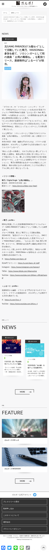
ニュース (8, 68)
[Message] (22, 548)
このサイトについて (11, 515)
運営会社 (6, 522)
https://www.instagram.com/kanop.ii (25, 267)
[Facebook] (3, 548)
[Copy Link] (28, 548)
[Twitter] (9, 548)
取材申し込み (8, 509)
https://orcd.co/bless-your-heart (24, 186)
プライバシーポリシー (12, 529)
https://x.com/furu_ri (13, 300)
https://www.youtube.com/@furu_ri (24, 304)
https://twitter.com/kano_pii (15, 259)
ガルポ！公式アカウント (22, 495)
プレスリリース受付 (11, 502)
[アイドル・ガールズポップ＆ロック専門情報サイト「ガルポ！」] (24, 3)
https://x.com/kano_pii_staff (28, 263)
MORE (22, 392)
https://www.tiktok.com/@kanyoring (22, 271)
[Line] (16, 548)
